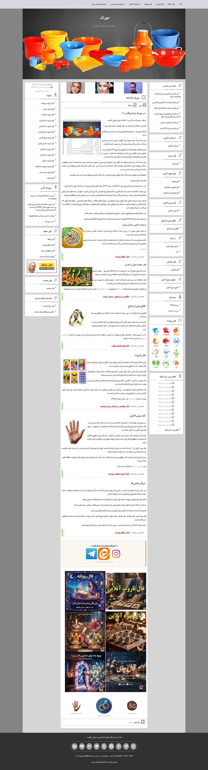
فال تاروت (160, 4)
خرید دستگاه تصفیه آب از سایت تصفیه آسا (43, 197)
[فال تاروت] (126, 592)
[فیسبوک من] (119, 746)
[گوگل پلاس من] (89, 746)
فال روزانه (148, 4)
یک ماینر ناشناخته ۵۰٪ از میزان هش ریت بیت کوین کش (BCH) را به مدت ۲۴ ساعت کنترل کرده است (42, 207)
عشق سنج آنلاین (172, 287)
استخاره (143, 249)
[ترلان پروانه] (104, 88)
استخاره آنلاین (134, 4)
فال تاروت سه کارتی (46, 126)
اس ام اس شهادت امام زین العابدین (165, 102)
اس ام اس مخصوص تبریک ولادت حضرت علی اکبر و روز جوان (167, 115)
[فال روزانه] (85, 592)
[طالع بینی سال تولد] (166, 405)
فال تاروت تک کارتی (46, 120)
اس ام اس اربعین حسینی (169, 122)
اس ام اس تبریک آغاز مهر (169, 128)
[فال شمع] (85, 632)
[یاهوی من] (133, 746)
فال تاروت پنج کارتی (46, 138)
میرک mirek (133, 98)
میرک (104, 17)
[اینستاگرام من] (111, 746)
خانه (180, 4)
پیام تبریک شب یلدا (47, 256)
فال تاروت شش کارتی (46, 143)
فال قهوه (175, 181)
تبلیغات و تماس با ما (99, 4)
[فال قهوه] (126, 632)
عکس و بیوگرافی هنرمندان (44, 312)
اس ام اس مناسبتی (118, 4)
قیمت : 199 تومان (42, 87)
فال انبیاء (175, 163)
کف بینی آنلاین (137, 466)
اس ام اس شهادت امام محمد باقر (166, 108)
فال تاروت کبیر (48, 109)
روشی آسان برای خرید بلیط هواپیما (41, 215)
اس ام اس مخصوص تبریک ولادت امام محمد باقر (167, 95)
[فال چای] (126, 673)
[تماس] (104, 746)
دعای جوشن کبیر (172, 246)
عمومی (131, 722)
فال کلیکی (175, 270)
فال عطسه (50, 288)
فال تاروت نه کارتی (47, 149)
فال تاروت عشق (48, 161)
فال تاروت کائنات (47, 114)
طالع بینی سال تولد (172, 430)
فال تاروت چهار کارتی (46, 132)
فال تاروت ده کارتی (47, 155)
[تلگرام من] (126, 746)
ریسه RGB (174, 305)
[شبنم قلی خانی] (76, 88)
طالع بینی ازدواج (173, 228)
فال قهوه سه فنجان (171, 187)
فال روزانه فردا (48, 306)
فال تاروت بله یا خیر (46, 172)
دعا (177, 252)
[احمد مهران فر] (133, 88)
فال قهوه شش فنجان (171, 193)
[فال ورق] (85, 673)
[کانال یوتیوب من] (82, 746)
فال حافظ (171, 4)
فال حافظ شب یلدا (47, 250)
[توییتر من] (96, 746)
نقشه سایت (95, 762)
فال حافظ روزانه (102, 289)
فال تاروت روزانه (47, 103)
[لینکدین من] (74, 746)
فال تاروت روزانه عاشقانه (44, 166)
